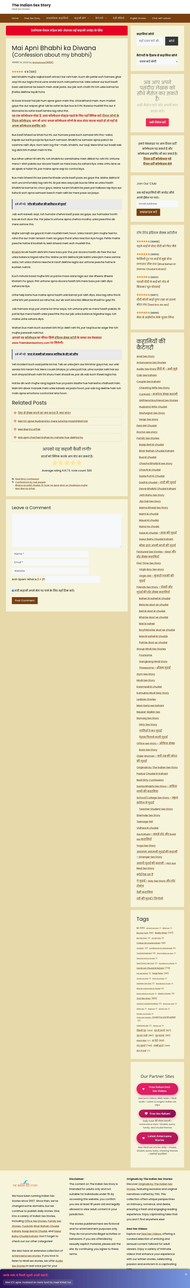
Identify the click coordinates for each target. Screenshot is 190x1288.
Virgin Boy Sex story (151, 569)
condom (142, 948)
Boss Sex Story (148, 750)
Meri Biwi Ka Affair (29, 429)
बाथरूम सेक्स (144, 1041)
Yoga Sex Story (146, 845)
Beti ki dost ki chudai (152, 611)
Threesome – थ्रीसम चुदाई (154, 668)
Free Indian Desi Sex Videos (159, 1089)
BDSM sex (167, 928)
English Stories (138, 18)
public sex (142, 1009)
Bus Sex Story (143, 938)
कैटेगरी (99, 18)
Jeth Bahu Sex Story (151, 495)
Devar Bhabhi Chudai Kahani (157, 488)
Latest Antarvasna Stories (159, 1138)
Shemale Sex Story (148, 815)
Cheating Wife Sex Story (154, 388)
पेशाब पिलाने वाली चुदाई (153, 737)
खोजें (171, 41)
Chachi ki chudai (149, 470)
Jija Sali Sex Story (150, 501)
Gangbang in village (168, 963)
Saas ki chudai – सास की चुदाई (157, 533)
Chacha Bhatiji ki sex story (155, 463)
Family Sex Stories (148, 438)
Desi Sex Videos (151, 1234)
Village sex (158, 1026)
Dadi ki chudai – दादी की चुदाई (157, 482)
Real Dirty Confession (27, 478)
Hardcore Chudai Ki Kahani (153, 968)
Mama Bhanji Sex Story (153, 507)
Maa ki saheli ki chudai (153, 636)
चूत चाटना (162, 1035)
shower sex (164, 1009)
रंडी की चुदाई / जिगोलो (150, 898)
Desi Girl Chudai (147, 425)
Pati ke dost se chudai (153, 642)
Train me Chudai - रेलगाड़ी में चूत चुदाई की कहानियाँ (156, 1019)
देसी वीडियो (118, 18)
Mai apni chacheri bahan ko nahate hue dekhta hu (50, 437)
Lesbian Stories (146, 699)
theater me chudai (145, 1014)
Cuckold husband (146, 953)
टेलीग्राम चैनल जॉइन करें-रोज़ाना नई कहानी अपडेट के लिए (67, 30)
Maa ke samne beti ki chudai (150, 988)
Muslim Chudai (166, 993)
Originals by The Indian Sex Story (157, 767)
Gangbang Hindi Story (153, 661)
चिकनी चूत (145, 1030)
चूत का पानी (145, 1035)
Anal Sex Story (146, 356)
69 (141, 928)
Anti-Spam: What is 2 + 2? (28, 579)
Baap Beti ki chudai (151, 444)
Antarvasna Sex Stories (151, 362)
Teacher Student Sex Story (156, 809)
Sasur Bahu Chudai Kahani (156, 539)
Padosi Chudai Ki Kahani (152, 773)
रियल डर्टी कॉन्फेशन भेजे (157, 164)
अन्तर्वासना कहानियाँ (57, 18)
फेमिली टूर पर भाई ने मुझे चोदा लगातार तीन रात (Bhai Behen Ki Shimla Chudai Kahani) (156, 264)
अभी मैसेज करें (157, 122)
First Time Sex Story (149, 563)
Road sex (152, 1009)
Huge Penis (160, 973)
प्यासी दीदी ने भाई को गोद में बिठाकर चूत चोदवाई (153, 284)
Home (15, 18)
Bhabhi (16, 252)
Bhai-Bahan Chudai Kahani (156, 451)
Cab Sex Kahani (147, 375)
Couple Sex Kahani (148, 381)
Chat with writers (161, 18)
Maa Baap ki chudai (164, 983)
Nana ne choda (149, 526)
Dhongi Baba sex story (166, 953)
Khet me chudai (159, 978)
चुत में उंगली (162, 1030)
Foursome (145, 655)
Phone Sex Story (170, 1004)
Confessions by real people (30, 482)
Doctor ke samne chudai (147, 958)
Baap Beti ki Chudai (34, 1231)
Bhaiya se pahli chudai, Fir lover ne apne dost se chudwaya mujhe (51, 485)
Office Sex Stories (35, 1221)
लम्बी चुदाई (161, 1045)
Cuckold (27, 1226)
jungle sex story (144, 978)
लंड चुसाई (144, 1045)
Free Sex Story (32, 18)
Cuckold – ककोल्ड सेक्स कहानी (158, 394)
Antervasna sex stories (26, 1256)
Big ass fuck (145, 933)
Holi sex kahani (144, 973)
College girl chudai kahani (151, 943)
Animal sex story (153, 928)
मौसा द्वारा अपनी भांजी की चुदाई (157, 545)
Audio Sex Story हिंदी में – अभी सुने (157, 369)
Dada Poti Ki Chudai (151, 476)
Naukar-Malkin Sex (148, 712)
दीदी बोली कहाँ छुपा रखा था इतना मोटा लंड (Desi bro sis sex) (156, 302)
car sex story (157, 938)
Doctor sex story (147, 432)
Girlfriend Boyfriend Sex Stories (158, 400)
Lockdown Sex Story (146, 983)
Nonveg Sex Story (148, 718)
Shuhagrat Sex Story (152, 413)
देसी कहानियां (145, 892)
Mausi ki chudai (149, 520)
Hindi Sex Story (146, 680)
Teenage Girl (145, 821)
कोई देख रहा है (145, 874)
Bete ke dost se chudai (153, 604)
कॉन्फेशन (30, 338)
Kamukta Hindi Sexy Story (153, 693)
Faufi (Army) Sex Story (147, 963)
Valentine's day (144, 1026)
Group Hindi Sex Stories (151, 649)
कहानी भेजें (80, 18)
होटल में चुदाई (143, 1051)
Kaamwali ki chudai (149, 687)
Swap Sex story (148, 419)
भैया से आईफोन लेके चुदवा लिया (155, 317)
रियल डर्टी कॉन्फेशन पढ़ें (157, 159)
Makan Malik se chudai (147, 994)
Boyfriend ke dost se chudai (157, 630)
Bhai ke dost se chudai (153, 617)
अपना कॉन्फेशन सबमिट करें (28, 126)
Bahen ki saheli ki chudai (154, 598)
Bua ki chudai (147, 457)
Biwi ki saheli (147, 623)
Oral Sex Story (147, 998)
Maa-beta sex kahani (150, 705)
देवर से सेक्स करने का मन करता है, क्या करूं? (44, 413)
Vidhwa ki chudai (147, 828)
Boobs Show (164, 933)
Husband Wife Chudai (153, 407)
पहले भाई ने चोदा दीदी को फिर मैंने (156, 246)
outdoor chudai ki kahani (149, 1004)
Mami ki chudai (148, 514)
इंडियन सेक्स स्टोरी (65, 338)
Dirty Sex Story (148, 724)
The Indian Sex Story (31, 5)
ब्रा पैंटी (158, 1040)
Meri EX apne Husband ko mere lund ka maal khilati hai (53, 421)
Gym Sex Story (146, 674)
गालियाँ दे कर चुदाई (150, 731)
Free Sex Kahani (160, 1113)
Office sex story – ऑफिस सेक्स (156, 743)
